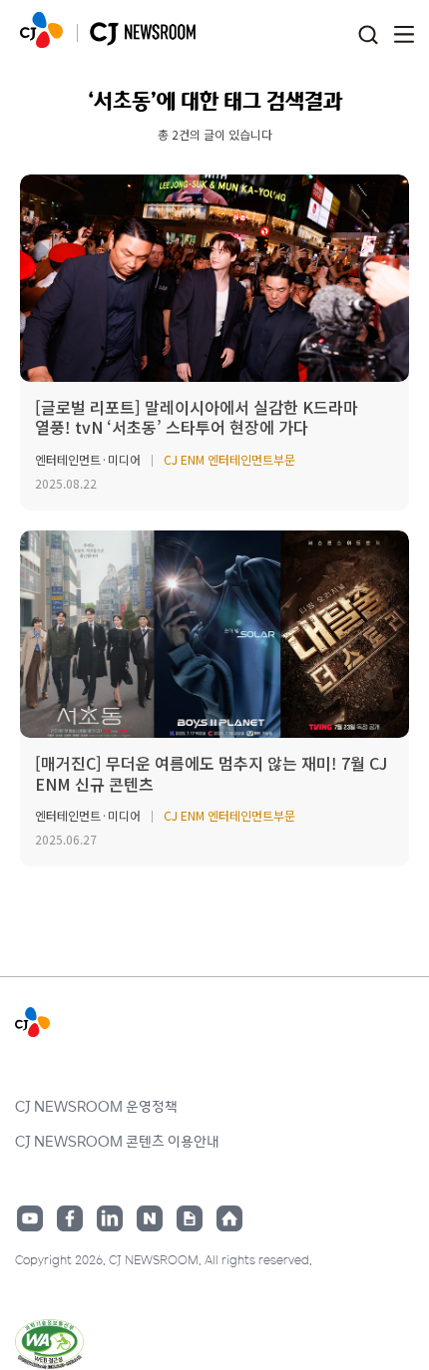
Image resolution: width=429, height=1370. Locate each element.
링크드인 (110, 1218)
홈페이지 (229, 1218)
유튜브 (30, 1218)
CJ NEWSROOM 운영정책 (96, 1106)
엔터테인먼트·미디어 (88, 459)
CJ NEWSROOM (41, 30)
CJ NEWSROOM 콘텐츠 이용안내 (117, 1141)
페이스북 (70, 1218)
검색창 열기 (367, 35)
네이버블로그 (150, 1218)
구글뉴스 (190, 1218)
